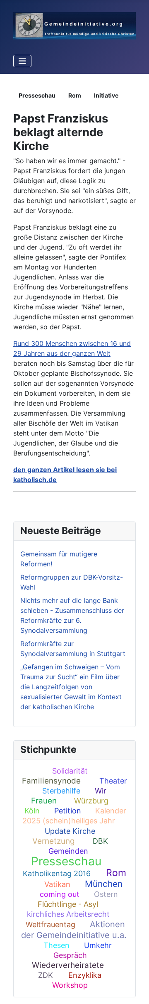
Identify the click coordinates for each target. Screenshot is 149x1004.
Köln (32, 810)
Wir (100, 790)
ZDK (45, 975)
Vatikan (57, 884)
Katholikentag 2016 (57, 873)
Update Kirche (70, 831)
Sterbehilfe (61, 790)
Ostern (106, 894)
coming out (59, 894)
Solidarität (70, 770)
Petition (67, 810)
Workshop (70, 985)
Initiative (106, 95)
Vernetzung (53, 841)
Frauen (44, 801)
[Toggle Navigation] (22, 61)
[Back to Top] (134, 988)
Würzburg (91, 800)
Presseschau (66, 861)
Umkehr (98, 945)
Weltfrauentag (50, 924)
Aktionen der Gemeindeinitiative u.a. (74, 929)
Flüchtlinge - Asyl (68, 904)
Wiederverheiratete (68, 965)
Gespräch (70, 955)
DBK (100, 841)
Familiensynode (51, 781)
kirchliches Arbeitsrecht (68, 914)
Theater (113, 780)
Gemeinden (68, 851)
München (104, 884)
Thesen (56, 945)
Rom (116, 873)
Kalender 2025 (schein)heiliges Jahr (74, 815)
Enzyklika (84, 975)
